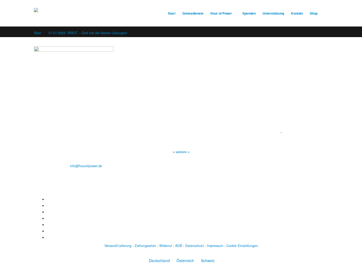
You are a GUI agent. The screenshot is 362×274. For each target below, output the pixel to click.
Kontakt (297, 13)
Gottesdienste (193, 13)
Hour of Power (221, 13)
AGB (178, 245)
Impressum (215, 245)
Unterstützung (273, 13)
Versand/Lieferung (117, 245)
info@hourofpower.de (86, 165)
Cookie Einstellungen (242, 245)
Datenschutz (194, 245)
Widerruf (165, 245)
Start (171, 13)
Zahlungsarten (145, 245)
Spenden (249, 13)
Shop (313, 13)
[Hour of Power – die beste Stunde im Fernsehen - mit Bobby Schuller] (63, 13)
